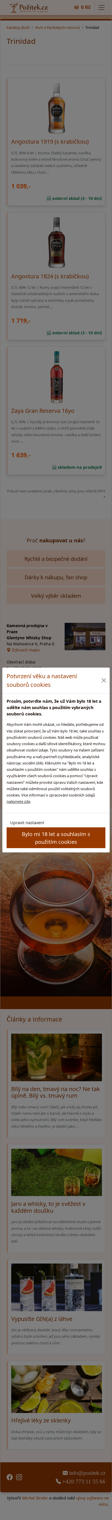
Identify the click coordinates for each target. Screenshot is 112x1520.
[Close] (103, 680)
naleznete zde (18, 801)
